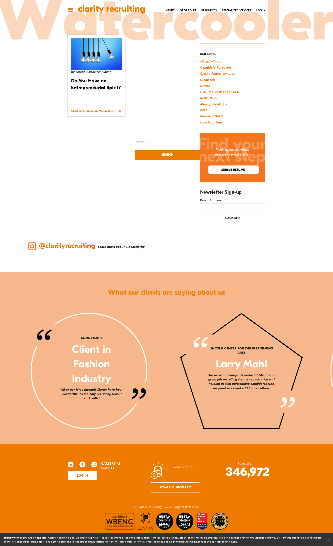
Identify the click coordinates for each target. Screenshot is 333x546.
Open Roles (188, 10)
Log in (82, 475)
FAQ (212, 27)
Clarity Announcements (217, 74)
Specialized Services (236, 10)
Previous (10, 371)
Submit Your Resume (200, 38)
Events (205, 86)
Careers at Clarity (159, 22)
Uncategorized (211, 122)
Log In (260, 10)
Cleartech (207, 80)
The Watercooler (202, 16)
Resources (209, 10)
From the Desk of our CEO (220, 92)
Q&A (204, 110)
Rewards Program (175, 487)
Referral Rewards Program (194, 32)
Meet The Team (162, 16)
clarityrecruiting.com (191, 541)
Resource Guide (212, 116)
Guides (210, 22)
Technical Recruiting (233, 16)
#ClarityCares (162, 27)
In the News (209, 98)
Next (322, 371)
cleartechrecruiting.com (224, 541)
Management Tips (213, 104)
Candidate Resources (216, 67)
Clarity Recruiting (111, 8)
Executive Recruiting (234, 22)
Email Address (211, 200)
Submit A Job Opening (199, 43)
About (170, 10)
